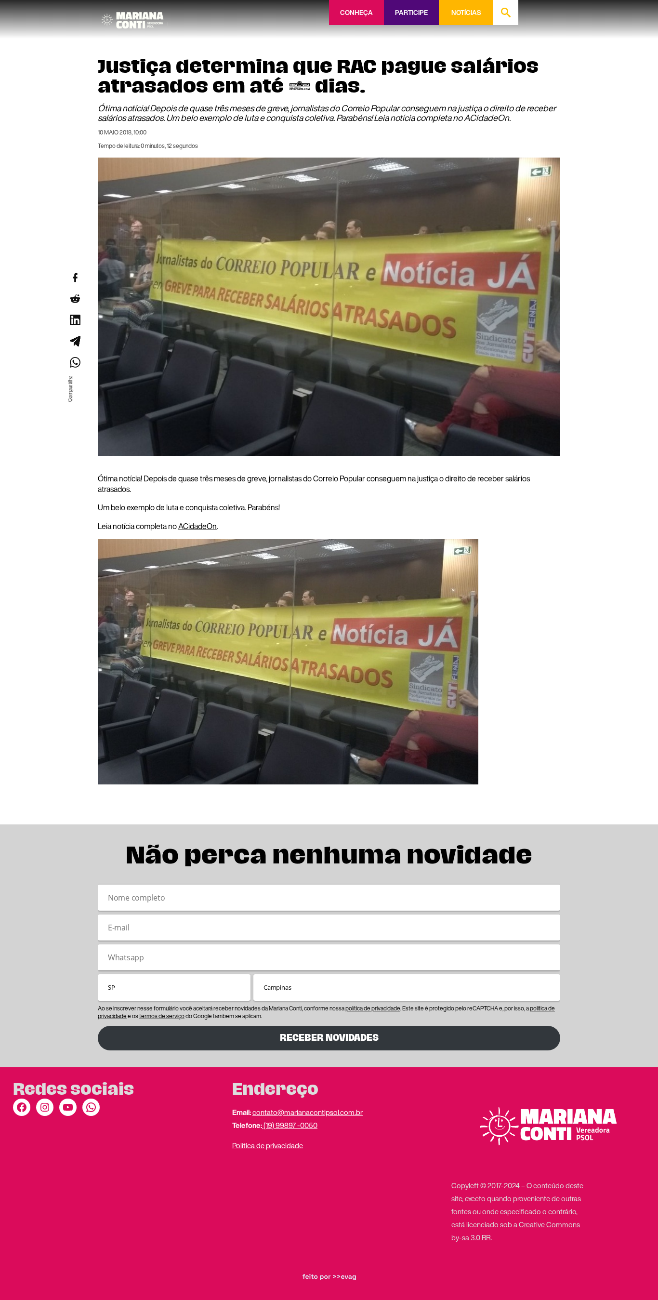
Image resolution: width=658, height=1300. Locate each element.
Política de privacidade (267, 1145)
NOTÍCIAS (466, 12)
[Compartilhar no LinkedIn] (74, 320)
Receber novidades (329, 1038)
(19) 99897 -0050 (289, 1125)
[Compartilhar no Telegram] (74, 341)
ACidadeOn (197, 526)
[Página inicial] (135, 17)
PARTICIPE (411, 12)
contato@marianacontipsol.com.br (307, 1112)
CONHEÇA (356, 12)
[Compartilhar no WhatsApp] (74, 362)
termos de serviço (161, 1016)
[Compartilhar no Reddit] (74, 298)
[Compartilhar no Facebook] (74, 277)
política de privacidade (372, 1008)
